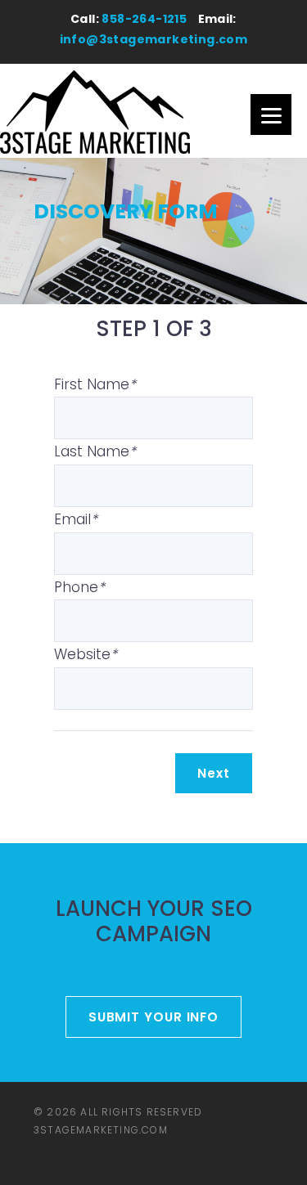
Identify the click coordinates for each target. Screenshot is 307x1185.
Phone (79, 587)
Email (75, 519)
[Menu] (271, 114)
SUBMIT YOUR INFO (153, 1017)
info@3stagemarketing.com (154, 39)
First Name (95, 384)
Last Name (95, 451)
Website (85, 654)
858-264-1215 (144, 19)
